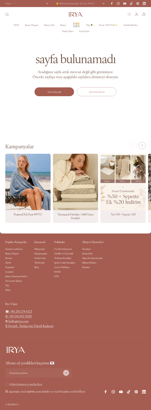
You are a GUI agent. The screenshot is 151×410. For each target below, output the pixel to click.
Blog (36, 267)
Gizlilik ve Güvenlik (63, 253)
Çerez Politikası (61, 267)
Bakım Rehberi (89, 262)
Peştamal (9, 267)
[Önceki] (47, 3)
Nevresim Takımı (13, 280)
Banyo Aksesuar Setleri (16, 276)
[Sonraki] (103, 3)
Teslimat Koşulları (62, 258)
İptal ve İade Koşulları (64, 262)
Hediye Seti (40, 258)
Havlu (8, 262)
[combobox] (10, 3)
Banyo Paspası (12, 253)
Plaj (7, 285)
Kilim (8, 289)
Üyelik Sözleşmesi (63, 248)
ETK (56, 276)
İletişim (86, 267)
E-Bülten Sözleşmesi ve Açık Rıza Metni (25, 384)
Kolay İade (87, 253)
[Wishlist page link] (129, 14)
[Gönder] (66, 373)
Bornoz (8, 258)
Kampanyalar (40, 253)
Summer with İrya (14, 248)
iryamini (9, 271)
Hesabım (86, 248)
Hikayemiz (39, 248)
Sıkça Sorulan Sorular (92, 258)
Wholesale (39, 262)
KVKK (57, 271)
